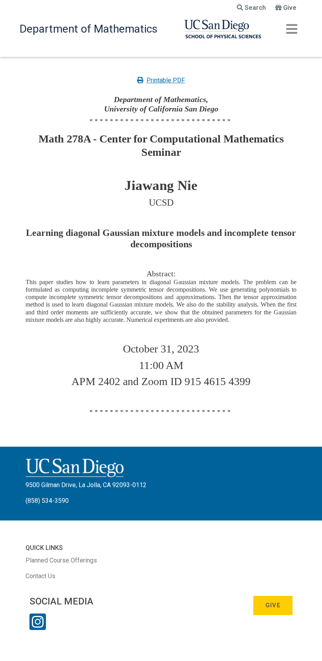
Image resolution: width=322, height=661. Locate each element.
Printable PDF (165, 80)
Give (289, 7)
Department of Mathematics (88, 28)
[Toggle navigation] (291, 29)
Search (255, 7)
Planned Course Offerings (61, 560)
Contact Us (40, 576)
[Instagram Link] (37, 627)
